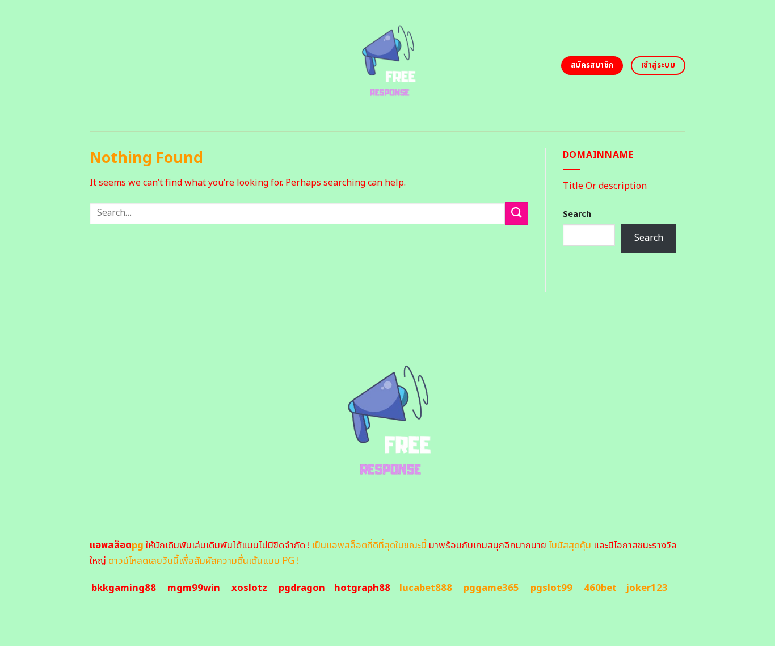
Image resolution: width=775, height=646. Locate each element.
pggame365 (491, 588)
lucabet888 (425, 588)
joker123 (647, 588)
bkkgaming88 (123, 588)
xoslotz (249, 588)
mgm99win (193, 588)
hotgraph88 (362, 588)
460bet (600, 588)
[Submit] (516, 213)
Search (577, 214)
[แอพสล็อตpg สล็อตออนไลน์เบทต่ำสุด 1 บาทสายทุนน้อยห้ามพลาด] (387, 65)
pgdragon (302, 588)
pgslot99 (551, 588)
